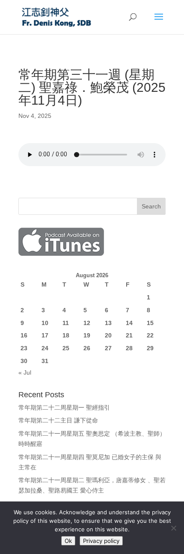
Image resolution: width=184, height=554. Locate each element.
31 (45, 361)
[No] (173, 528)
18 (65, 335)
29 (150, 348)
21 (129, 335)
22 (150, 335)
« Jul (24, 372)
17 (45, 335)
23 (24, 348)
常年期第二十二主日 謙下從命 (58, 420)
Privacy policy (101, 540)
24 (45, 348)
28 (129, 348)
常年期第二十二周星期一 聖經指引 (64, 407)
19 (86, 335)
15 (150, 323)
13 (108, 323)
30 (24, 361)
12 (86, 323)
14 (129, 323)
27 (108, 348)
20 (108, 335)
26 (86, 348)
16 (24, 335)
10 (45, 323)
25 (65, 348)
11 (65, 323)
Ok (68, 540)
